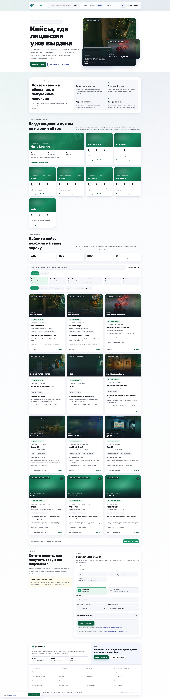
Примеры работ (63, 685)
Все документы (118, 672)
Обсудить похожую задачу (59, 64)
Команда (89, 676)
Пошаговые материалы (38, 676)
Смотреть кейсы (38, 64)
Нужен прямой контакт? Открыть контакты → (117, 631)
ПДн (14, 695)
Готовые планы (63, 680)
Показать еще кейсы (131, 541)
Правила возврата (119, 680)
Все (34, 288)
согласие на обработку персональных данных (110, 627)
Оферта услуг (118, 676)
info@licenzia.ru (134, 692)
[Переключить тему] (123, 5)
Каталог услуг (63, 676)
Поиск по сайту (91, 685)
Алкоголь (45, 288)
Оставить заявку (132, 5)
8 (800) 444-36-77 (118, 657)
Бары (69, 288)
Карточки (35, 273)
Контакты (108, 5)
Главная (84, 5)
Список (44, 273)
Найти (75, 5)
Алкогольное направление (67, 672)
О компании (90, 672)
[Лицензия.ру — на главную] (38, 5)
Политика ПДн (118, 685)
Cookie (10, 695)
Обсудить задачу (86, 623)
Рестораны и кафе (83, 288)
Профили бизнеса (37, 680)
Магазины (58, 288)
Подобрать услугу (37, 672)
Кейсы (100, 5)
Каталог (92, 5)
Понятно (34, 694)
